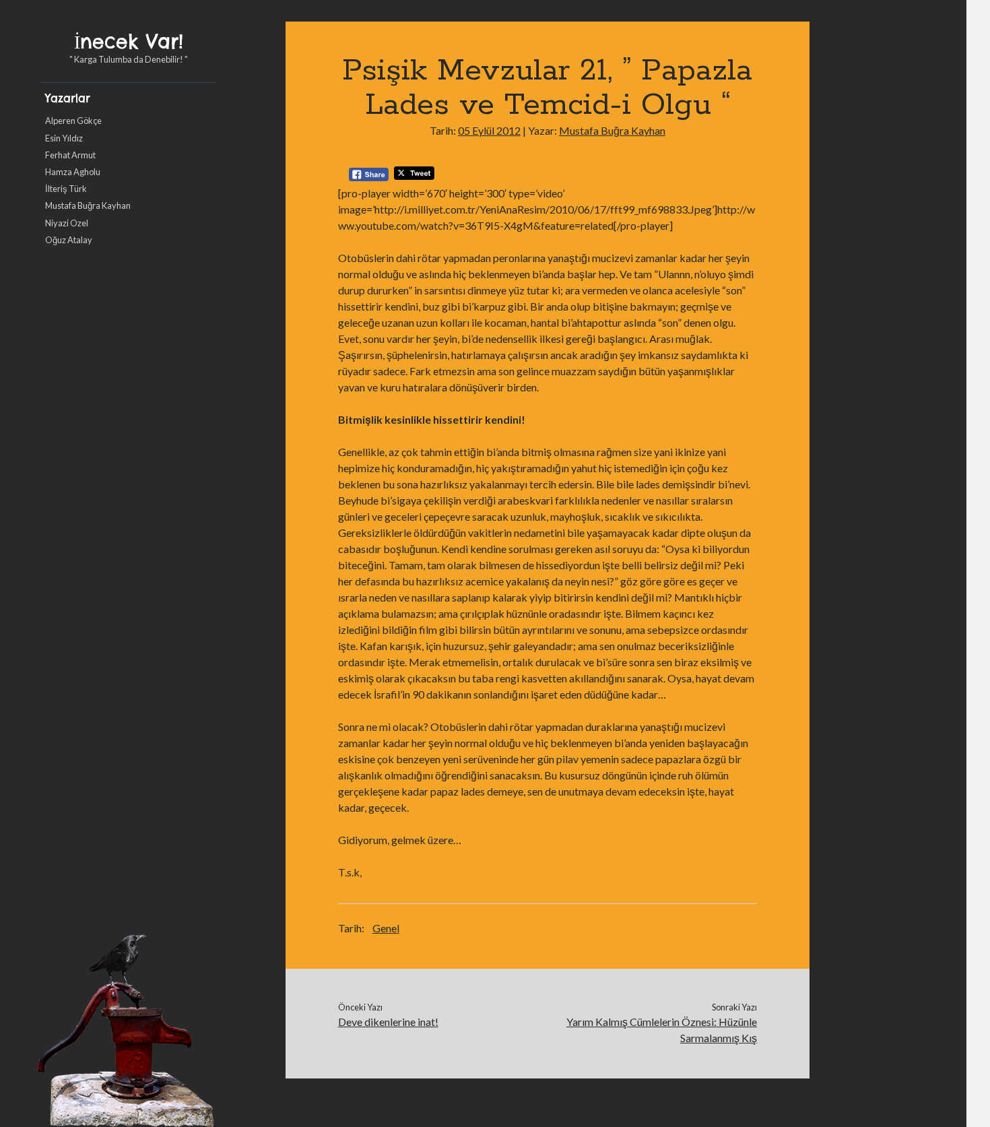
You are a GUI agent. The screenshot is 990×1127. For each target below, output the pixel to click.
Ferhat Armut (70, 155)
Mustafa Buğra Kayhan (88, 205)
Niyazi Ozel (66, 223)
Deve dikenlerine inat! (388, 1021)
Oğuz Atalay (68, 239)
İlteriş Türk (66, 188)
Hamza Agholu (72, 171)
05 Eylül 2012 (489, 130)
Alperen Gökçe (73, 120)
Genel (385, 928)
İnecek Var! (128, 41)
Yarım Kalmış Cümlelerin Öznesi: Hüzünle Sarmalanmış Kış (661, 1029)
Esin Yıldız (64, 138)
